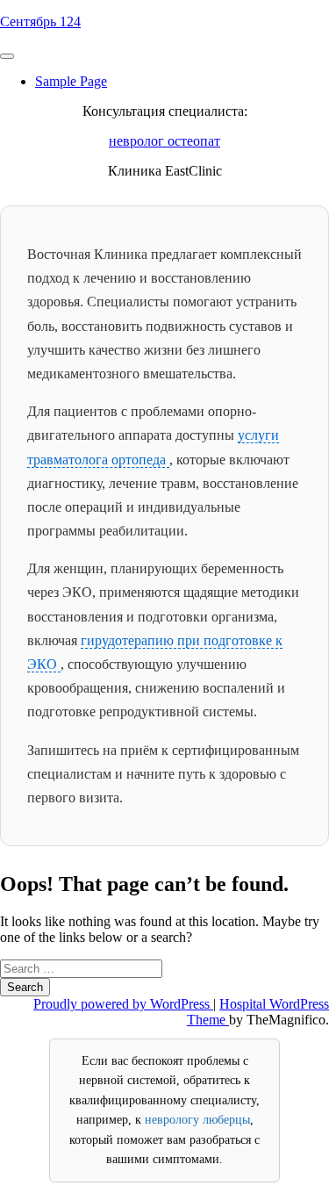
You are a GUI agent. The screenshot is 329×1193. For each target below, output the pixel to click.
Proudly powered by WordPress (123, 1003)
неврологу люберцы (197, 1119)
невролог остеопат (164, 140)
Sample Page (71, 81)
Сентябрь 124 (40, 21)
